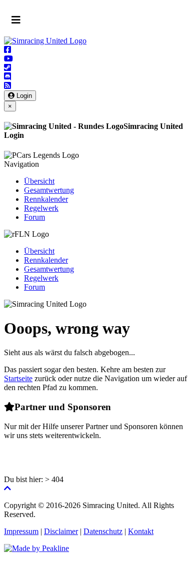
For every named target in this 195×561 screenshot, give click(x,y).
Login (23, 95)
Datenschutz (103, 531)
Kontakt (141, 531)
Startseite (18, 378)
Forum (34, 217)
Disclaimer (61, 531)
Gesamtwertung (49, 190)
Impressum (21, 531)
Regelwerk (41, 208)
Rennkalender (46, 199)
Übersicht (39, 181)
